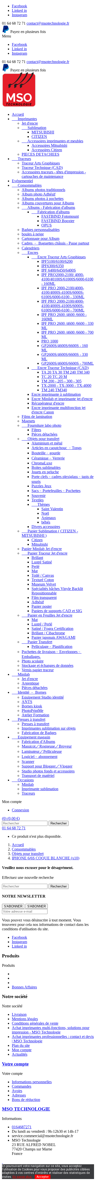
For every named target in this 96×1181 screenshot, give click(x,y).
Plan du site (21, 1045)
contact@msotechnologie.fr (48, 23)
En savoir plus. (22, 1177)
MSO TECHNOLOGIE (26, 1109)
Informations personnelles (32, 1082)
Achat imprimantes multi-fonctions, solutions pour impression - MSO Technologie (50, 1030)
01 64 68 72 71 (14, 828)
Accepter (42, 1177)
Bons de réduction (26, 1100)
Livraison (19, 1014)
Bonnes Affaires (24, 987)
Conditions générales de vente (35, 1023)
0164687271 (22, 1127)
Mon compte (22, 1050)
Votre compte (15, 1063)
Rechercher (58, 823)
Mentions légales (25, 1019)
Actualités (19, 1054)
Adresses (19, 1095)
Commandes (21, 1086)
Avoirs (17, 1091)
